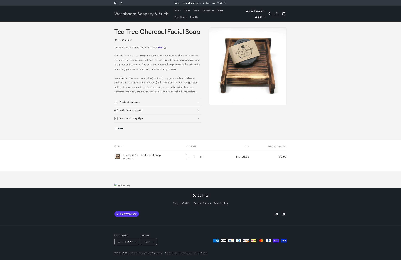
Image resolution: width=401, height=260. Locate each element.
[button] (270, 13)
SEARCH (186, 203)
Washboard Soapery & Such (133, 253)
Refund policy (221, 203)
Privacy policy (186, 253)
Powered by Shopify (154, 253)
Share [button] (120, 128)
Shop (175, 203)
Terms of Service (202, 203)
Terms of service (201, 253)
